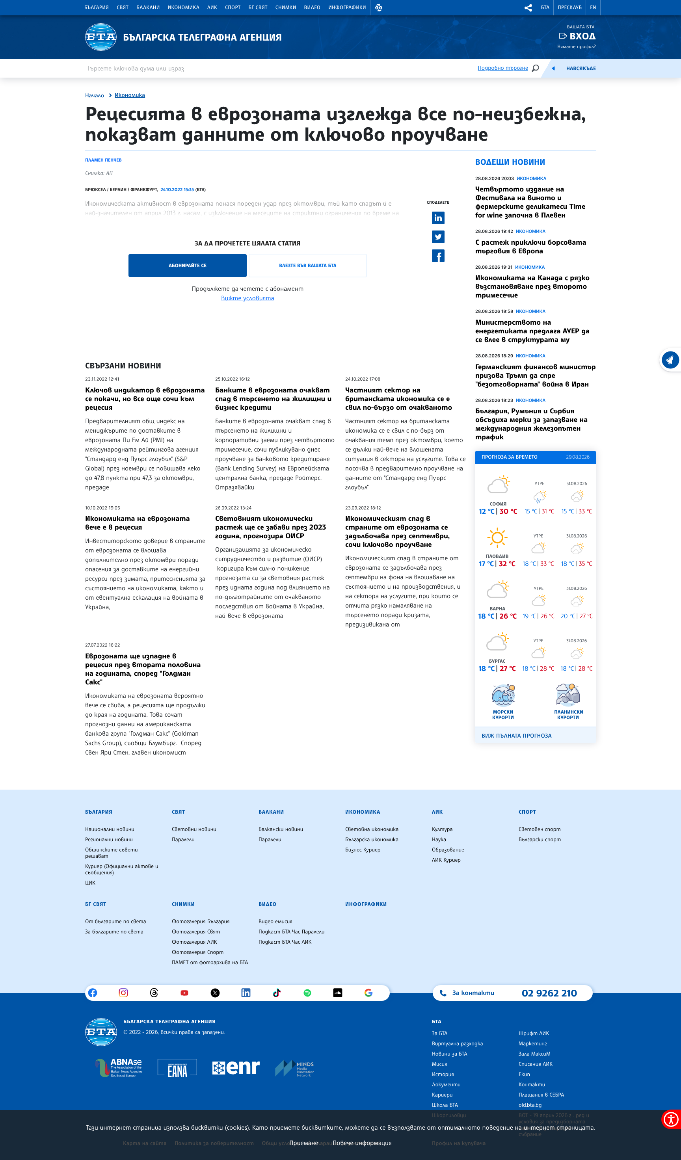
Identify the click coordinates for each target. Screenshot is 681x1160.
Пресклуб (570, 7)
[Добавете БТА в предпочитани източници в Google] (371, 993)
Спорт (232, 7)
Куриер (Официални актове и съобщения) (121, 869)
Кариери (442, 1095)
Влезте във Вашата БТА (307, 265)
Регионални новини (109, 840)
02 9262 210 (549, 993)
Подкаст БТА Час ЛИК (285, 942)
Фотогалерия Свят (196, 932)
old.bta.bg (530, 1105)
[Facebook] (95, 993)
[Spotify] (310, 993)
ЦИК (90, 883)
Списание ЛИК (536, 1064)
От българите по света (115, 921)
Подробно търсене (503, 68)
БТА (545, 7)
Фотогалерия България (201, 921)
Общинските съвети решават (111, 853)
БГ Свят (258, 7)
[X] (218, 993)
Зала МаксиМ (535, 1054)
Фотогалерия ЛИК (194, 942)
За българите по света (114, 932)
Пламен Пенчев (103, 160)
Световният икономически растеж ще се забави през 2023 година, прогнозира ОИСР (270, 527)
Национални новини (109, 829)
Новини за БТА (449, 1054)
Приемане (303, 1143)
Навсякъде (581, 68)
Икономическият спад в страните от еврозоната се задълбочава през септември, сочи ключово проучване (397, 531)
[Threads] (157, 993)
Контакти (532, 1085)
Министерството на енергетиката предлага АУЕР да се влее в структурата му (532, 331)
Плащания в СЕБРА (541, 1095)
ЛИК (212, 7)
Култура (442, 829)
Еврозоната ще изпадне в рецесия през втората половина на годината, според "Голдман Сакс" (143, 669)
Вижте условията (247, 298)
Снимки (285, 7)
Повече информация (362, 1143)
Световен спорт (540, 829)
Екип (524, 1074)
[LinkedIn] (248, 993)
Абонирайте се (188, 265)
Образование (448, 850)
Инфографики (347, 7)
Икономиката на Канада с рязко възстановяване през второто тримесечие (532, 286)
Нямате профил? (576, 46)
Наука (439, 840)
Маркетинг (533, 1044)
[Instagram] (126, 993)
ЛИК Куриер (446, 860)
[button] (378, 7)
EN (593, 7)
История (443, 1074)
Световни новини (194, 829)
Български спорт (540, 840)
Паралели (183, 840)
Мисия (439, 1064)
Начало (94, 96)
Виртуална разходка (457, 1044)
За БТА (439, 1033)
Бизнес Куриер (363, 850)
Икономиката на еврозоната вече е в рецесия (137, 523)
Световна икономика (371, 829)
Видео (312, 7)
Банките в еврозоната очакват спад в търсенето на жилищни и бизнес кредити (273, 399)
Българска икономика (371, 840)
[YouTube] (187, 993)
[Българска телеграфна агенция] (101, 1032)
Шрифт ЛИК (534, 1033)
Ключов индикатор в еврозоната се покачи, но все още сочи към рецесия (145, 399)
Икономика (184, 7)
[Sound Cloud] (340, 993)
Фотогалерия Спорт (197, 952)
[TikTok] (279, 993)
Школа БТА (445, 1105)
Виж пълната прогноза (517, 735)
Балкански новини (281, 829)
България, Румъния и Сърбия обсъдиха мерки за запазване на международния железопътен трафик (531, 424)
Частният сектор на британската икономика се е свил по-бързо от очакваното (398, 399)
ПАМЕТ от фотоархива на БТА (210, 962)
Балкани (148, 7)
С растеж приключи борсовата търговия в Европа (530, 246)
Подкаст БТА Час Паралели (291, 932)
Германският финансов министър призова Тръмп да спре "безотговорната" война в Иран (535, 375)
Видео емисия (275, 921)
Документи (446, 1085)
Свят (122, 7)
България (96, 7)
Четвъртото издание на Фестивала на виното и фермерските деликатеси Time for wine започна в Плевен (530, 202)
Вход (582, 36)
